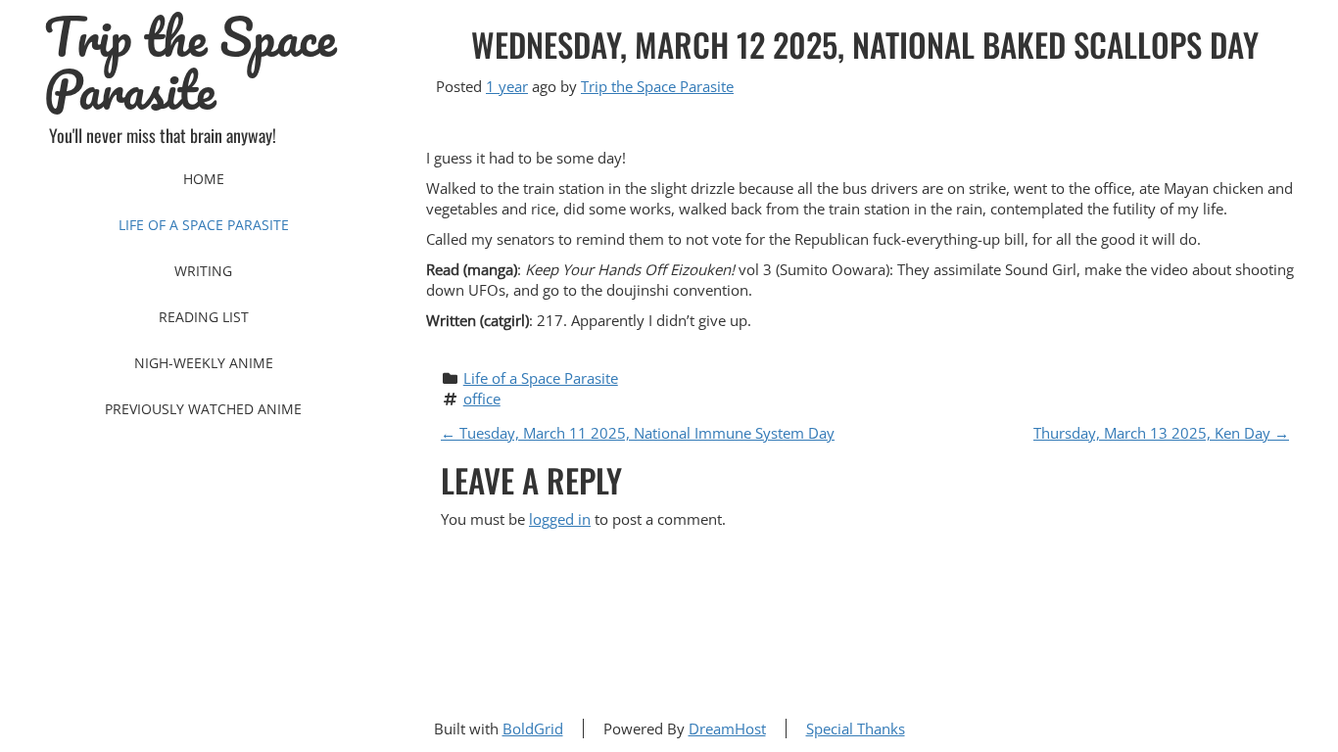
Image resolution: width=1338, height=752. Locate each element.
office (482, 398)
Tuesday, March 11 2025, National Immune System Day (638, 433)
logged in (560, 519)
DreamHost (727, 728)
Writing (203, 270)
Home (203, 178)
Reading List (204, 316)
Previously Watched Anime (203, 409)
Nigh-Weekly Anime (203, 362)
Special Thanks (855, 728)
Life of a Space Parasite (204, 224)
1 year (507, 86)
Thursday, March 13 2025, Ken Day (1161, 433)
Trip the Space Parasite (190, 64)
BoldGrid (532, 728)
